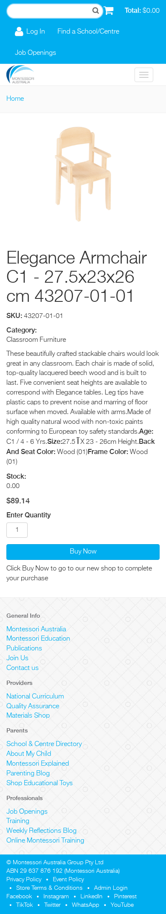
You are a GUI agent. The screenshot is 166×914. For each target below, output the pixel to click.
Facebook (19, 897)
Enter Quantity (28, 515)
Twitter (52, 905)
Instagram (56, 897)
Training (17, 821)
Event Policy (68, 880)
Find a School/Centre (88, 31)
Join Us (17, 658)
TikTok (24, 905)
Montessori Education (38, 639)
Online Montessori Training (45, 840)
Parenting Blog (28, 773)
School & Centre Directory (44, 744)
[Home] (26, 74)
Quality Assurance (32, 706)
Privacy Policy (23, 880)
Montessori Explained (37, 764)
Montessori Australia (36, 629)
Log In (35, 31)
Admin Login (111, 888)
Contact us (22, 668)
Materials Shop (28, 715)
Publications (24, 648)
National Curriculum (35, 696)
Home (15, 99)
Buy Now (83, 551)
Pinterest (125, 897)
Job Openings (35, 53)
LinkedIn (91, 897)
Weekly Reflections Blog (41, 831)
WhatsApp (85, 905)
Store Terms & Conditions (49, 888)
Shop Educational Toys (39, 783)
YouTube (122, 905)
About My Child (28, 754)
